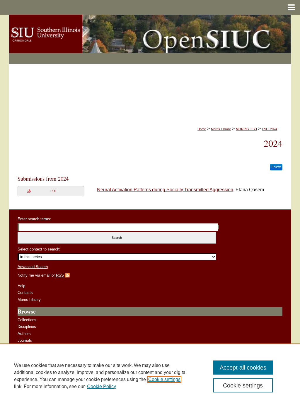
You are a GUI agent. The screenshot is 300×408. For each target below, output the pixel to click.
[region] (150, 375)
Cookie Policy (101, 386)
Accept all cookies (243, 367)
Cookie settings (164, 379)
